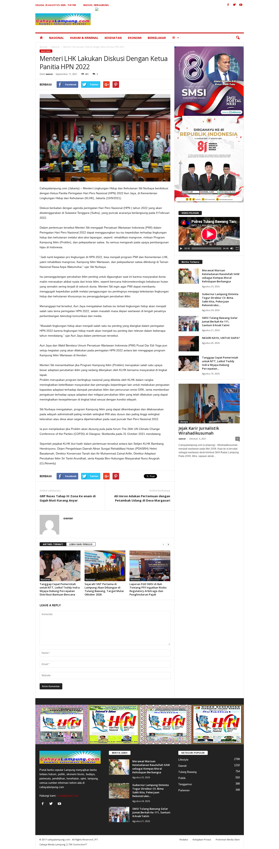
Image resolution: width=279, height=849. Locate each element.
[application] (209, 234)
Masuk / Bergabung (96, 5)
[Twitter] (234, 5)
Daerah (182, 765)
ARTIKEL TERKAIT (53, 544)
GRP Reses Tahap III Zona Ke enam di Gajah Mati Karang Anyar (68, 498)
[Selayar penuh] (237, 248)
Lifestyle (184, 421)
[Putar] (181, 248)
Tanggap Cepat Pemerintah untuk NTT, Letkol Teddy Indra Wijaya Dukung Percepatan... (220, 363)
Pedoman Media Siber (228, 839)
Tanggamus (185, 784)
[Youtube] (240, 5)
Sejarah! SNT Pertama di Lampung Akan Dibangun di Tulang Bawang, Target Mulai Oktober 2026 (104, 589)
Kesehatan (113, 38)
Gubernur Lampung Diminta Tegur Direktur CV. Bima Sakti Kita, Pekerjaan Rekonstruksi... (220, 299)
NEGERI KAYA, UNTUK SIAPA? (221, 338)
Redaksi (184, 839)
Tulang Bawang (187, 771)
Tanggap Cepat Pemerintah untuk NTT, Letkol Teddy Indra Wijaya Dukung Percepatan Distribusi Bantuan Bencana (60, 589)
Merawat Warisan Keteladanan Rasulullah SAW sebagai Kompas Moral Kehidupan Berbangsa (220, 275)
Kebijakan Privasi (202, 839)
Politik (182, 778)
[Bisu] (231, 248)
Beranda (43, 46)
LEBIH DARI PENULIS (81, 544)
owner (49, 74)
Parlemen (184, 790)
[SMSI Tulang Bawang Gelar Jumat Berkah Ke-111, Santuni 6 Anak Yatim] (189, 323)
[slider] (206, 248)
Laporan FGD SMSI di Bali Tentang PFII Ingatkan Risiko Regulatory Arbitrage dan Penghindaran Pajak (147, 589)
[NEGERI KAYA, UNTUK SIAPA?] (189, 343)
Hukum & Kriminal (84, 38)
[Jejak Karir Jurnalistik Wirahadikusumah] (209, 403)
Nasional (56, 38)
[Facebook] (228, 5)
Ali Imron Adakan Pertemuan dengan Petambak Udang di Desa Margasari (142, 498)
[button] (237, 37)
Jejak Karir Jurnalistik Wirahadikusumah (199, 431)
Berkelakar (157, 38)
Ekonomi (135, 38)
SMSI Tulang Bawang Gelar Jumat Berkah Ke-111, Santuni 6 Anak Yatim (220, 321)
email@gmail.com (67, 795)
